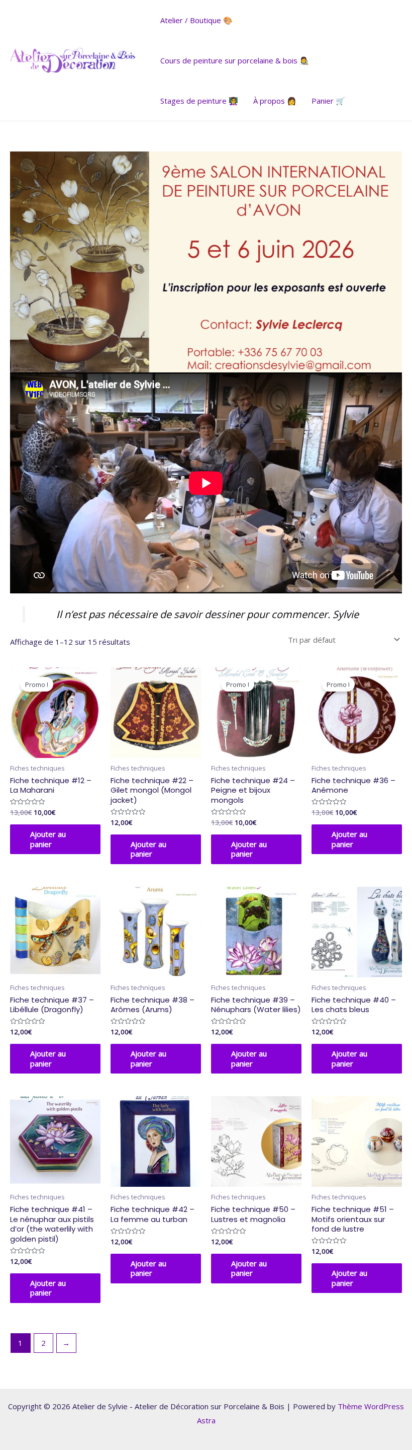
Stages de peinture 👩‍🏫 (199, 101)
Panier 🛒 (328, 101)
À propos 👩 (274, 101)
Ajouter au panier (48, 839)
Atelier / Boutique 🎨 (196, 20)
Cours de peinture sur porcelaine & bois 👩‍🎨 (234, 60)
